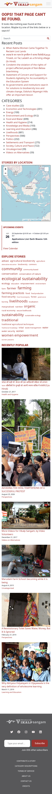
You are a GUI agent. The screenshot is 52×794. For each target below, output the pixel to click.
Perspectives (12, 135)
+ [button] (5, 169)
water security (8, 331)
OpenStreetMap (36, 220)
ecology (6, 283)
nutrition (19, 306)
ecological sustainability (24, 278)
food (28, 293)
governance (42, 297)
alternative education (9, 264)
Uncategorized (14, 149)
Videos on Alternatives (18, 152)
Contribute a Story (26, 761)
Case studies (12, 105)
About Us (26, 776)
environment (40, 283)
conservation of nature (30, 273)
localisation (33, 301)
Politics (10, 139)
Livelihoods (12, 132)
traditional (10, 320)
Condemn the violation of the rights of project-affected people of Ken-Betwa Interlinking (26, 68)
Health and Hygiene (16, 122)
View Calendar (10, 248)
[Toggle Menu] (48, 3)
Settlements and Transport (20, 142)
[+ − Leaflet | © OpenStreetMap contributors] (26, 193)
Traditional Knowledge (9, 328)
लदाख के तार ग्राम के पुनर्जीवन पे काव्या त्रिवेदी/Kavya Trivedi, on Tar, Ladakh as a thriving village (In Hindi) (28, 58)
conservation (10, 274)
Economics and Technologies (21, 108)
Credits (26, 786)
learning (5, 302)
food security (9, 296)
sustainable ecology (32, 315)
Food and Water (14, 119)
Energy (9, 112)
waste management (33, 328)
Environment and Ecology (19, 115)
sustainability (13, 314)
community (12, 268)
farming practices (13, 293)
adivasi (5, 260)
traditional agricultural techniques (18, 324)
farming (24, 287)
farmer (11, 288)
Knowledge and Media (18, 125)
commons (33, 264)
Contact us (26, 781)
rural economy (8, 310)
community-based (30, 269)
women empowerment (20, 335)
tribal (21, 327)
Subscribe (40, 743)
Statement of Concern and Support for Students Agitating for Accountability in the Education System (26, 78)
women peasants (8, 340)
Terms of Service (26, 771)
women (20, 331)
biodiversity (23, 264)
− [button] (5, 173)
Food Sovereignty (23, 297)
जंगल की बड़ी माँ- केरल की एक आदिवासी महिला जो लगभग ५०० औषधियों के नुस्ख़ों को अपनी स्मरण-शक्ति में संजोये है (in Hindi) (26, 385)
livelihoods (18, 301)
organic (29, 306)
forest (33, 296)
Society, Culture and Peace (20, 145)
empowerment (27, 283)
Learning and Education (18, 129)
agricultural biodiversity (22, 260)
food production (37, 293)
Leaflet (25, 220)
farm (4, 288)
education (15, 283)
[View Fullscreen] (47, 169)
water (45, 327)
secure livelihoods (24, 310)
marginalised (8, 306)
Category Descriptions (26, 766)
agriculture (40, 261)
